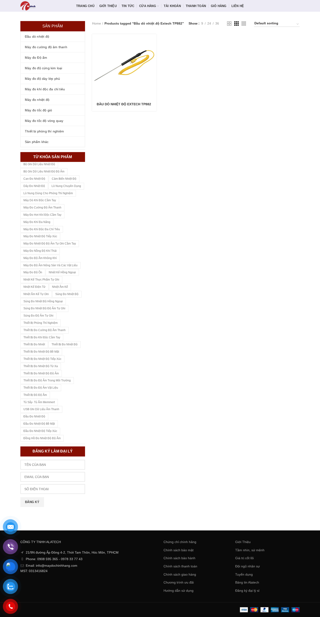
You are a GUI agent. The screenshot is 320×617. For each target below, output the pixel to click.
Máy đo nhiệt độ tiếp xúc (40, 236)
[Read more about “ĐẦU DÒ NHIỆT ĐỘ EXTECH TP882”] (153, 42)
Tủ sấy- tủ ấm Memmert (39, 402)
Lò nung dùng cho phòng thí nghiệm (48, 193)
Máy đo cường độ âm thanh (42, 207)
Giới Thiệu (243, 542)
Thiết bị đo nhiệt (34, 344)
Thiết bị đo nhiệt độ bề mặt (41, 351)
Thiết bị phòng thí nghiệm (40, 323)
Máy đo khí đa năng (36, 222)
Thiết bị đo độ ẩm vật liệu (40, 387)
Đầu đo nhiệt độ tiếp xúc (40, 431)
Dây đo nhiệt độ (34, 186)
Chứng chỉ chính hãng (180, 542)
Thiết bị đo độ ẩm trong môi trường (47, 380)
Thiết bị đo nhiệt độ (65, 344)
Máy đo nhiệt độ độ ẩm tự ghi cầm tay (49, 243)
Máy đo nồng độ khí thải (40, 250)
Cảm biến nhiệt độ (64, 178)
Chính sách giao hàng (180, 574)
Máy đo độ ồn (32, 272)
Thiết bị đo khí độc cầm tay (41, 337)
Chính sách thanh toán (180, 566)
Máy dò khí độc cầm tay (39, 200)
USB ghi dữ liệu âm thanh (41, 409)
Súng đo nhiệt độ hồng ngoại (43, 301)
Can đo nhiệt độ (34, 178)
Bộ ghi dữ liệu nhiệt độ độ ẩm (43, 171)
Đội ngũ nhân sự (247, 566)
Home (96, 23)
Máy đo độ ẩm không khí (40, 258)
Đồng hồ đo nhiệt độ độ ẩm (42, 438)
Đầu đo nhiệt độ (34, 416)
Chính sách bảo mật (178, 550)
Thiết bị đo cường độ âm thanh (44, 330)
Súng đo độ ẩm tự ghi (38, 315)
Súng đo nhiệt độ (66, 294)
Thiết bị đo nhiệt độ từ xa (40, 366)
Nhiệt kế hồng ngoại (62, 272)
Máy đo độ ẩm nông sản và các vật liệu (50, 265)
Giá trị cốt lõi (244, 558)
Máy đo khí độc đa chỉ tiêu (41, 229)
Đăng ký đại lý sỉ (247, 590)
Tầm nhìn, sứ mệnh (249, 550)
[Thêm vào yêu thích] (153, 63)
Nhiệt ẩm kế (60, 286)
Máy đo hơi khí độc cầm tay (42, 214)
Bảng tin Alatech (247, 582)
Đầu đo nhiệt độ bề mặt (39, 423)
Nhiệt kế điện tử (34, 286)
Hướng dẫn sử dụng (178, 590)
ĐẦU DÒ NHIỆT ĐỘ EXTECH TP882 (124, 104)
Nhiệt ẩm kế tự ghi (36, 294)
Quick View (153, 52)
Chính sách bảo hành (179, 558)
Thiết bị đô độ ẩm (35, 395)
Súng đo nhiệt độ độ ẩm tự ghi (44, 308)
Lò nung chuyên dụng (66, 186)
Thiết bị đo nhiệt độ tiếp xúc (42, 359)
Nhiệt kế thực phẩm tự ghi (41, 279)
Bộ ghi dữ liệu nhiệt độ (39, 164)
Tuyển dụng (244, 574)
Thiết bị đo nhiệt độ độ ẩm (41, 373)
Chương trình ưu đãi (179, 582)
